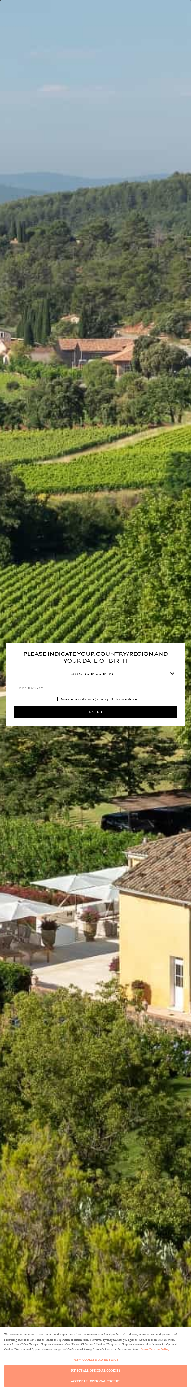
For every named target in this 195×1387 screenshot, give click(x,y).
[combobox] (95, 673)
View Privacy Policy (155, 1349)
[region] (95, 1357)
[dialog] (95, 693)
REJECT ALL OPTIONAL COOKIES (95, 1370)
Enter (95, 712)
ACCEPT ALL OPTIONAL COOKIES (96, 1381)
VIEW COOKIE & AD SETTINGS (95, 1360)
